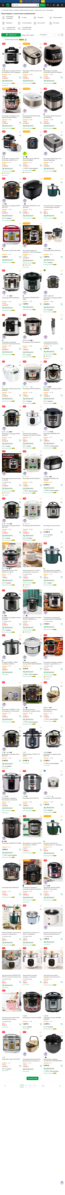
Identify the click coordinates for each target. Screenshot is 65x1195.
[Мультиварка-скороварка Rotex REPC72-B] (11, 738)
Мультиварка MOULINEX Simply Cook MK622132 (31, 116)
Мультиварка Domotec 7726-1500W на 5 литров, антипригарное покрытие (10, 571)
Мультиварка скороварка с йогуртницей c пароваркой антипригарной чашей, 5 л (9, 799)
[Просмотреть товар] (2, 68)
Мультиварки (49, 10)
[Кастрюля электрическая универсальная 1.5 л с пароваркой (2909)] (53, 827)
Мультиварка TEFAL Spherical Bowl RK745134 (11, 389)
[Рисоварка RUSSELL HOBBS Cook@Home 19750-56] (11, 646)
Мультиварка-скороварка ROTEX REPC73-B (11, 434)
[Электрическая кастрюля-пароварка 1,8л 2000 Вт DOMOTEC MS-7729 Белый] (32, 418)
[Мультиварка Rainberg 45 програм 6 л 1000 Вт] (11, 462)
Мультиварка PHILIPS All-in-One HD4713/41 (31, 206)
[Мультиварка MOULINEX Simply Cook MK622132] (32, 100)
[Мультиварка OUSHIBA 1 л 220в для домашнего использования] (11, 693)
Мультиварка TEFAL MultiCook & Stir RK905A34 (52, 116)
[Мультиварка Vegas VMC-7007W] (11, 1043)
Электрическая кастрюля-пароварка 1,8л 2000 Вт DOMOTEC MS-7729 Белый (32, 434)
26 (43, 1085)
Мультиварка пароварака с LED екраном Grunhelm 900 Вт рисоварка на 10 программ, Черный (10, 116)
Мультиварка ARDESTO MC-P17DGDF (51, 479)
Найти (42, 5)
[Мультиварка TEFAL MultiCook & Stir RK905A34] (53, 100)
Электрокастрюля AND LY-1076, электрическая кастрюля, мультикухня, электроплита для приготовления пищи (11, 1018)
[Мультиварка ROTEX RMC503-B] (32, 326)
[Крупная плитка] (58, 34)
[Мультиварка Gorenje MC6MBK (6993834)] (53, 1002)
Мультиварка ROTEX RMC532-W (32, 525)
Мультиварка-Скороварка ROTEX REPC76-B (53, 298)
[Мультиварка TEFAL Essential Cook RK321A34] (32, 55)
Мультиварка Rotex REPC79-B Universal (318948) (31, 159)
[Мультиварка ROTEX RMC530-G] (32, 462)
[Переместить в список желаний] (20, 44)
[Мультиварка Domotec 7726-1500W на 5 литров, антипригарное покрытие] (11, 554)
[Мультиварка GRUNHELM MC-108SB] (53, 418)
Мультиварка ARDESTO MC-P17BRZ (11, 843)
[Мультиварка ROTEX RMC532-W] (32, 510)
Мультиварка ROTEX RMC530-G (31, 478)
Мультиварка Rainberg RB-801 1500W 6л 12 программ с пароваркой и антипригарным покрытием (52, 888)
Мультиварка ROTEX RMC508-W (32, 388)
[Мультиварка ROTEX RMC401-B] (11, 282)
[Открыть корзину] (62, 5)
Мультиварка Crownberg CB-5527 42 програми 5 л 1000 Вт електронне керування (32, 844)
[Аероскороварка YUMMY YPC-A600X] (32, 738)
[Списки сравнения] (58, 5)
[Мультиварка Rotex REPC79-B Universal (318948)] (32, 143)
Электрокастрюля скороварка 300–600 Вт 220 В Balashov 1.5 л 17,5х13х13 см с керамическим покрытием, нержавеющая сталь (53, 571)
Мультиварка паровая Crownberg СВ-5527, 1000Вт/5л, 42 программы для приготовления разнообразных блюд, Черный (32, 618)
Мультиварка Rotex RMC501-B (10, 887)
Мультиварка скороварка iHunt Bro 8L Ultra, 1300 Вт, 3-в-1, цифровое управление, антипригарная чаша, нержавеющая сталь (10, 159)
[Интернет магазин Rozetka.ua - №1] (7, 5)
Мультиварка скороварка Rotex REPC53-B (52, 755)
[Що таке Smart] (25, 40)
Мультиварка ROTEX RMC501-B (52, 250)
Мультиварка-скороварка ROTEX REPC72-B (11, 526)
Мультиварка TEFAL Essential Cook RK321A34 (32, 71)
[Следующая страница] (60, 1086)
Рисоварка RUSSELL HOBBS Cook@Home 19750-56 (9, 663)
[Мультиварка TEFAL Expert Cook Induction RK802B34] (53, 143)
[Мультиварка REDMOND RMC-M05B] (32, 282)
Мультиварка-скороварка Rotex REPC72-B (10, 755)
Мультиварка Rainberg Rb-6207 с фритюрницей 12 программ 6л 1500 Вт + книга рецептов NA (32, 1060)
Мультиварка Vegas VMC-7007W (11, 1059)
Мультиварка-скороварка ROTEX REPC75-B (11, 206)
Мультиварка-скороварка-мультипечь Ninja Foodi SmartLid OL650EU (11, 343)
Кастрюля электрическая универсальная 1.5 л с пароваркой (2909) (53, 844)
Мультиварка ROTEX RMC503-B (31, 342)
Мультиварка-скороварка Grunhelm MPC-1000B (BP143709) (53, 1060)
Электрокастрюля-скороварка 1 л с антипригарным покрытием (53, 206)
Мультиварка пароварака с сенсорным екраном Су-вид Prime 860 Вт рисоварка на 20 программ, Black (32, 888)
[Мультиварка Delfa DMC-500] (32, 782)
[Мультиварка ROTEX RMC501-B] (53, 235)
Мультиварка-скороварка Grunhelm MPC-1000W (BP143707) (32, 663)
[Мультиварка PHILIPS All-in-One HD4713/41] (32, 190)
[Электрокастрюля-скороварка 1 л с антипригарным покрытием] (53, 190)
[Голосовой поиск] (37, 5)
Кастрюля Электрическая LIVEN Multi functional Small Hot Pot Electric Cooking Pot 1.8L (53, 933)
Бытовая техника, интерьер (11, 10)
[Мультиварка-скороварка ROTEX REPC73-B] (11, 418)
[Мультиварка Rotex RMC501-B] (11, 872)
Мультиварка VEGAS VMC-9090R (11, 250)
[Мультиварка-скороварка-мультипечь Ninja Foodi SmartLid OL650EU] (11, 326)
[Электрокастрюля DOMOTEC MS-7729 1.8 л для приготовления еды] (11, 959)
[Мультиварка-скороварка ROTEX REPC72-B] (11, 510)
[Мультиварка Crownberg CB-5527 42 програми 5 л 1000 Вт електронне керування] (32, 827)
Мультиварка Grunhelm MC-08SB (32, 1017)
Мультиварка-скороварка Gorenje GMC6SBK (11, 618)
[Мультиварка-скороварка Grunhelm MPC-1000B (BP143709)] (53, 1043)
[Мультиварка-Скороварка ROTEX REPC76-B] (53, 282)
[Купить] (20, 77)
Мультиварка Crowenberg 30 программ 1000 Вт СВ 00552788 (52, 618)
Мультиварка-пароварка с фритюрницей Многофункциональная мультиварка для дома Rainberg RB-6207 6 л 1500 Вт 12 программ (53, 710)
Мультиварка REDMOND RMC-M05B (31, 298)
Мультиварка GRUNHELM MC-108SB (52, 434)
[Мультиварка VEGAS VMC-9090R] (11, 235)
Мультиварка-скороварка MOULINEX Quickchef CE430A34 (53, 71)
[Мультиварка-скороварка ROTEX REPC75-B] (11, 190)
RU (48, 5)
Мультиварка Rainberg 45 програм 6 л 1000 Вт (11, 479)
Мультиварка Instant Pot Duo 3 (52, 525)
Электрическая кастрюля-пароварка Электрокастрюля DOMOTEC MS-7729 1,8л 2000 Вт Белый (53, 976)
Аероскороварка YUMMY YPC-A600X (31, 755)
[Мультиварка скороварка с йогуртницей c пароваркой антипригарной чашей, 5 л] (11, 782)
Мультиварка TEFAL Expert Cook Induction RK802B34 (53, 159)
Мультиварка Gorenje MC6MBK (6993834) (52, 1018)
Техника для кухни (40, 10)
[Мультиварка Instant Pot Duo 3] (53, 510)
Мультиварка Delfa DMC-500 (31, 798)
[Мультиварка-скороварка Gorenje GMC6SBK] (11, 602)
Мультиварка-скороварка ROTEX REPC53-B (53, 389)
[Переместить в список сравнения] (20, 47)
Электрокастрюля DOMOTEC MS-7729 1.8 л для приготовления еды (11, 976)
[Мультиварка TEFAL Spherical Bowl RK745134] (11, 373)
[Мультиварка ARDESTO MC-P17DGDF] (53, 462)
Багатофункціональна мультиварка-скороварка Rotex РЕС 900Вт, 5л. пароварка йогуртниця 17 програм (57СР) (31, 710)
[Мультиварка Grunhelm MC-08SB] (32, 1002)
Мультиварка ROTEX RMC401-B (10, 297)
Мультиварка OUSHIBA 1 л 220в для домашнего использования (10, 710)
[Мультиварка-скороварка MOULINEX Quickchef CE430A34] (53, 55)
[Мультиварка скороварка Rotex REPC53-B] (53, 738)
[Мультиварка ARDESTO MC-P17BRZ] (11, 827)
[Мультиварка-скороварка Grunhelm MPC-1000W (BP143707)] (32, 646)
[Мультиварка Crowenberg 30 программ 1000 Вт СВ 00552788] (53, 602)
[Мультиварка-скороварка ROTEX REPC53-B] (53, 373)
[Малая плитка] (62, 34)
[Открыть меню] (3, 5)
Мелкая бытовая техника (27, 10)
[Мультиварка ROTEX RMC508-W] (32, 373)
